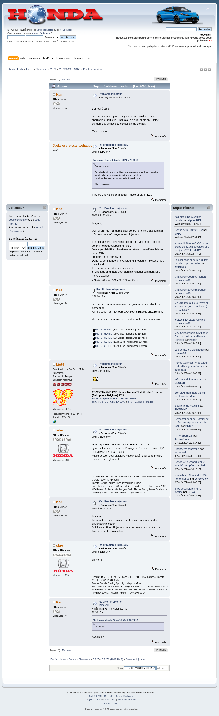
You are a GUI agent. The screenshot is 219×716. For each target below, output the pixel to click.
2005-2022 (110, 699)
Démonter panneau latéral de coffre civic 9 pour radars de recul (192, 422)
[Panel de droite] (206, 70)
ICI (210, 40)
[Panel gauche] (202, 70)
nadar (193, 339)
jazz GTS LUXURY (190, 250)
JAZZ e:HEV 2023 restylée (190, 319)
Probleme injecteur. (110, 93)
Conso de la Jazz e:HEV (189, 230)
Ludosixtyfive (187, 396)
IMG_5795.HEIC (103, 342)
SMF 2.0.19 (95, 696)
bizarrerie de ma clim (187, 405)
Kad (59, 94)
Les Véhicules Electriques (190, 349)
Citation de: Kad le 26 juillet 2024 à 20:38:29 (116, 160)
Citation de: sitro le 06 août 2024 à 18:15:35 (115, 620)
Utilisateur (16, 208)
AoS (203, 465)
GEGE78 (180, 382)
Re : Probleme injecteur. (113, 144)
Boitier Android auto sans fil (190, 392)
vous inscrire (67, 29)
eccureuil (180, 452)
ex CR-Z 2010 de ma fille (140, 401)
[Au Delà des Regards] (54, 422)
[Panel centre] (209, 70)
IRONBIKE (181, 409)
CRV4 (191, 492)
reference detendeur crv (188, 379)
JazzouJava (182, 439)
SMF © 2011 (109, 696)
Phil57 (189, 425)
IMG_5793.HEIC (103, 333)
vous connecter (45, 29)
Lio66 (60, 364)
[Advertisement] (24, 138)
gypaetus (180, 369)
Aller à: (120, 668)
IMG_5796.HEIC (103, 346)
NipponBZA (194, 220)
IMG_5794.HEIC (103, 337)
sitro (59, 430)
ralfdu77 (184, 310)
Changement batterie (187, 449)
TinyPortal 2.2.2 (94, 699)
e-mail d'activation (41, 33)
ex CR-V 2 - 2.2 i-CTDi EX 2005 (108, 401)
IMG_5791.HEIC (103, 329)
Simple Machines (124, 696)
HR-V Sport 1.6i (184, 435)
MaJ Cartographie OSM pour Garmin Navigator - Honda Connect (191, 336)
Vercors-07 (201, 478)
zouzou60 (180, 266)
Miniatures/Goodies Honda (190, 276)
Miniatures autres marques (190, 289)
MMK (178, 233)
